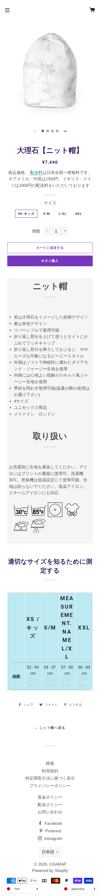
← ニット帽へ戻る (50, 728)
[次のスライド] (65, 131)
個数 (36, 231)
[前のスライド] (35, 131)
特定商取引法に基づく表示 (50, 778)
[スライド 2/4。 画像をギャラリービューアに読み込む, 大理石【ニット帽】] (47, 131)
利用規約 (50, 771)
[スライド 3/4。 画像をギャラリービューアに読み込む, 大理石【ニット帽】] (52, 131)
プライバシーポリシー (50, 786)
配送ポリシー (50, 804)
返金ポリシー (50, 797)
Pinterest (52, 831)
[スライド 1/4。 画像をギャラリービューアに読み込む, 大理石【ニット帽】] (42, 131)
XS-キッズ (26, 213)
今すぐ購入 (50, 261)
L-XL (63, 213)
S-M (46, 213)
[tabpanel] (50, 69)
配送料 (36, 172)
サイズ (50, 203)
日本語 (48, 852)
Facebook (52, 823)
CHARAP (58, 864)
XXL (78, 213)
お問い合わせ (50, 812)
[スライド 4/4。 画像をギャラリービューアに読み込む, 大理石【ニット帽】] (57, 131)
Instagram (52, 838)
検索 (50, 763)
